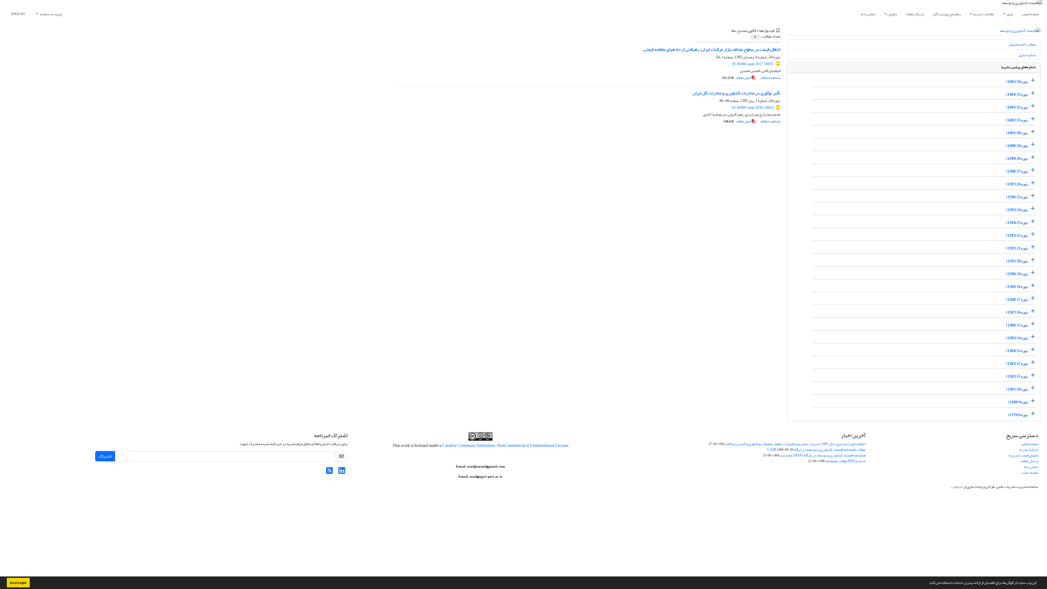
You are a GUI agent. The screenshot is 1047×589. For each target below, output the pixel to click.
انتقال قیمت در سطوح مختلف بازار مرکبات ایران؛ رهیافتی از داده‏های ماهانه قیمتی (711, 49)
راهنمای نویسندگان (946, 14)
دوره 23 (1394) (1017, 222)
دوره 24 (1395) (1017, 210)
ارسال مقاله (914, 14)
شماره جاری (1027, 55)
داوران (892, 14)
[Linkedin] (342, 472)
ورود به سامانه (50, 14)
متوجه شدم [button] (18, 582)
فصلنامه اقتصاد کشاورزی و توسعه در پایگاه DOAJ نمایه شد (823, 455)
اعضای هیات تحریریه (1023, 455)
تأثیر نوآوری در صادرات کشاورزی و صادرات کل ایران (736, 93)
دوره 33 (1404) (1017, 94)
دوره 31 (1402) (1017, 120)
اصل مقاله (736, 77)
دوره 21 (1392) (1017, 248)
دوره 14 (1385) (1017, 338)
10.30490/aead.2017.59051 (753, 64)
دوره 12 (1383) (1017, 363)
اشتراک (105, 456)
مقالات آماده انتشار (1022, 44)
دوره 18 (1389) (1017, 286)
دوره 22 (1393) (1017, 235)
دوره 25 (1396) (1017, 197)
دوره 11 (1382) (1017, 376)
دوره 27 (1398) (1017, 171)
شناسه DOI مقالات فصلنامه (845, 461)
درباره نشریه (1028, 449)
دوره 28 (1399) (1017, 158)
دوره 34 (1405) (1017, 81)
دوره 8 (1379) (1018, 415)
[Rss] (329, 472)
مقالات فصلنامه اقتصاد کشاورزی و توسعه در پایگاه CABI (816, 449)
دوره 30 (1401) (1017, 133)
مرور (1009, 14)
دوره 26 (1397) (1017, 184)
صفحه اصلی (1030, 14)
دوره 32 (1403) (1017, 107)
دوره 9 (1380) (1018, 402)
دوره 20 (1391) (1017, 261)
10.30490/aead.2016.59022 (753, 107)
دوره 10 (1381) (1017, 389)
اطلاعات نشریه (983, 14)
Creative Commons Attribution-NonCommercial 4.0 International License (505, 445)
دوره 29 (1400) (1017, 145)
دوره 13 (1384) (1017, 350)
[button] (927, 583)
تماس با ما (868, 14)
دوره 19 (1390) (1017, 274)
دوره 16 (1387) (1017, 312)
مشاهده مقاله (770, 77)
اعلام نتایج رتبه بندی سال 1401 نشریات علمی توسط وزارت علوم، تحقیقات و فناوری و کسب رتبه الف (796, 443)
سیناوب (957, 486)
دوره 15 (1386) (1017, 325)
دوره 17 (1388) (1017, 299)
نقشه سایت (1029, 472)
